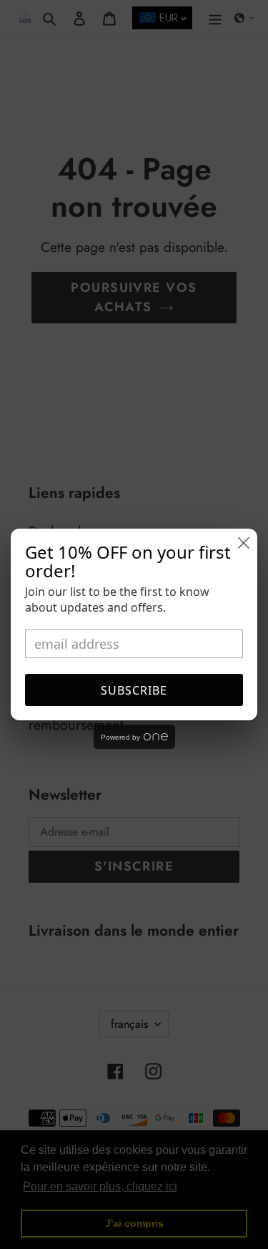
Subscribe (134, 690)
